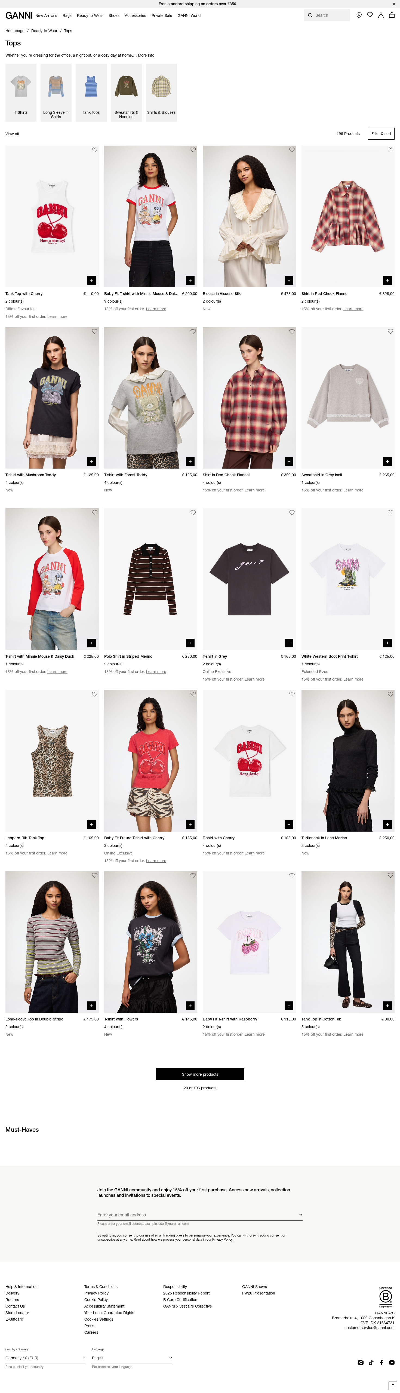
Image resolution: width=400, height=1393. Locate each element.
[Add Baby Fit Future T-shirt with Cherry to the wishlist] (193, 694)
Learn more (57, 316)
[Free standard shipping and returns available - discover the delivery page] (200, 4)
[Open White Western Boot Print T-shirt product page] (348, 579)
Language (98, 1349)
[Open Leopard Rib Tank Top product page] (52, 761)
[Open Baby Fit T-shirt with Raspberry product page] (249, 942)
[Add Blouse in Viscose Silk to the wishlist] (292, 150)
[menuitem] (46, 15)
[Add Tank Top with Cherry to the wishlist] (95, 150)
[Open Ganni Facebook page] (381, 1362)
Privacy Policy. (222, 1239)
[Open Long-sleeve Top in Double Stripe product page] (52, 942)
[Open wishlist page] (370, 15)
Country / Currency (17, 1349)
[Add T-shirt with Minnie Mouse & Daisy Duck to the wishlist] (95, 513)
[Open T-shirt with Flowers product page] (151, 942)
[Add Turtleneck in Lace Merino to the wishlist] (390, 694)
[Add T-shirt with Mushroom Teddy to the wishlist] (95, 331)
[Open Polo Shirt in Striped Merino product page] (151, 579)
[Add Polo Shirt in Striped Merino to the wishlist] (193, 513)
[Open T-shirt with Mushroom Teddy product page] (52, 398)
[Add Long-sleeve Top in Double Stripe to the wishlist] (95, 876)
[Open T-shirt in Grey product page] (249, 579)
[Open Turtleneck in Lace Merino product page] (348, 761)
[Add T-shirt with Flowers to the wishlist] (193, 876)
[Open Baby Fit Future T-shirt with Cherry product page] (151, 761)
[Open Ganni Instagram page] (361, 1362)
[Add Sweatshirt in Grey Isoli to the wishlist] (390, 331)
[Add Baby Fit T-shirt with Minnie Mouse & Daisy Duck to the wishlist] (193, 150)
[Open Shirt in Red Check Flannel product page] (348, 216)
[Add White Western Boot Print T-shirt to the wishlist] (390, 513)
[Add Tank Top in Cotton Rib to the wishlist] (390, 876)
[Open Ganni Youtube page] (392, 1362)
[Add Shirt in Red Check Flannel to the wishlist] (390, 150)
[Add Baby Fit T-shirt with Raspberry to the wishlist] (292, 876)
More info (146, 55)
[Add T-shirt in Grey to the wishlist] (292, 513)
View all (12, 133)
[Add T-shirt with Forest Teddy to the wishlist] (193, 331)
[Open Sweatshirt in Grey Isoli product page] (348, 398)
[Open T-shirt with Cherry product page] (249, 761)
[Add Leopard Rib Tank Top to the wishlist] (95, 694)
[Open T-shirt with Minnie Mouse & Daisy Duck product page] (52, 579)
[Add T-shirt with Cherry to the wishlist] (292, 694)
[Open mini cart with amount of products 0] (392, 15)
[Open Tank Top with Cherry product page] (52, 216)
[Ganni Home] (19, 15)
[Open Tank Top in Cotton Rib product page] (348, 942)
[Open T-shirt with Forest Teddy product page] (151, 398)
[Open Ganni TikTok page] (371, 1362)
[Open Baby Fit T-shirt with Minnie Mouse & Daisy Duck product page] (151, 216)
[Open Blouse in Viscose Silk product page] (249, 216)
